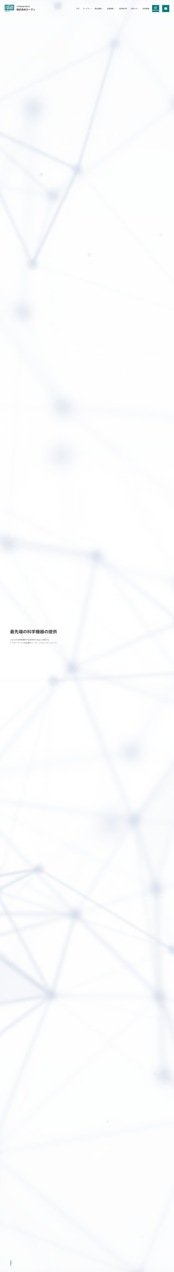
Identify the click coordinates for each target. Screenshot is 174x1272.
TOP (77, 8)
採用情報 (146, 8)
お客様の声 (123, 8)
